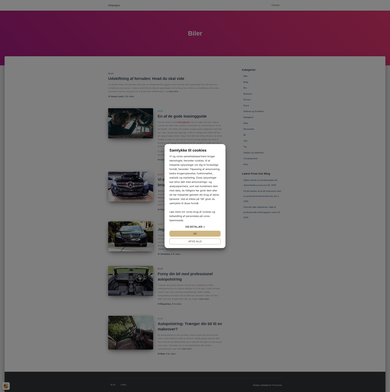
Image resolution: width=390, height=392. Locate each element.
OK (195, 233)
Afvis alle (195, 241)
